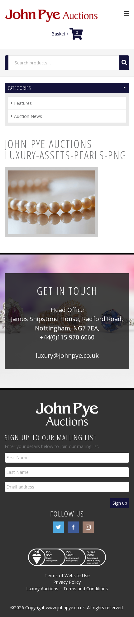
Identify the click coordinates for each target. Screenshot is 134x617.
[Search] (124, 62)
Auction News (28, 116)
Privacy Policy (67, 582)
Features (23, 103)
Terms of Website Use (67, 575)
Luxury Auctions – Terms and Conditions (67, 588)
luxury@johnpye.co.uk (67, 355)
